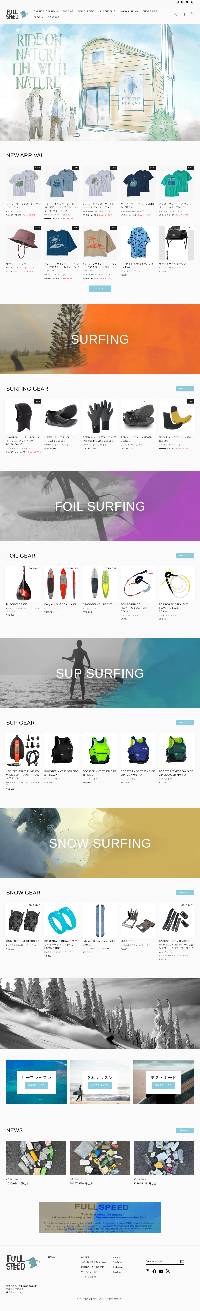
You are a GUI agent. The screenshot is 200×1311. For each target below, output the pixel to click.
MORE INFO (36, 1085)
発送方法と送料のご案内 (92, 1267)
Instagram (118, 1267)
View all (100, 289)
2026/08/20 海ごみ (81, 1183)
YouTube (117, 1262)
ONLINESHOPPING (44, 11)
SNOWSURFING (129, 11)
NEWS (51, 1257)
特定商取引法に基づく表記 (94, 1262)
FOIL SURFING (86, 11)
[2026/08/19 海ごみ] (164, 1158)
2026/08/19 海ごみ (145, 1183)
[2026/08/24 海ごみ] (36, 1158)
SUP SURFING (107, 11)
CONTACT (53, 17)
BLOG (37, 17)
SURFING (67, 11)
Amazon (117, 1257)
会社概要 (85, 1257)
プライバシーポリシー (91, 1272)
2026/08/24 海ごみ (18, 1183)
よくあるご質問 (88, 1277)
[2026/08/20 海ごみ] (100, 1158)
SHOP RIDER (150, 11)
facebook (117, 1272)
